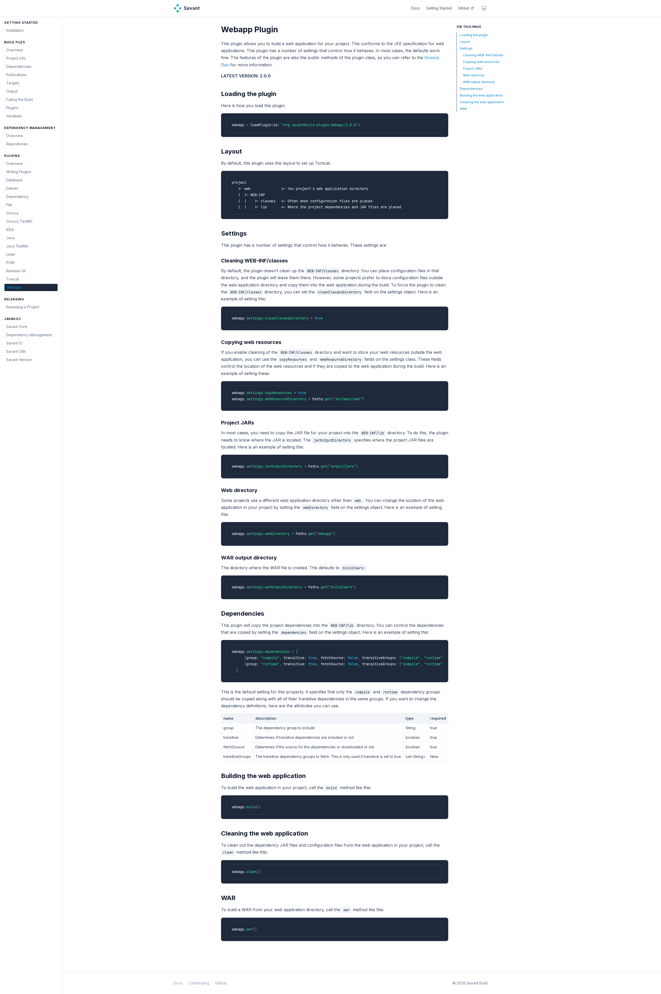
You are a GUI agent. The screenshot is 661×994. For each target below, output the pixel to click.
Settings (466, 48)
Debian (12, 188)
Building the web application (481, 95)
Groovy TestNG (19, 221)
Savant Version (19, 359)
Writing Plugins (18, 172)
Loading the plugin (474, 35)
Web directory (473, 75)
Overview (14, 50)
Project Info (16, 58)
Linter (10, 254)
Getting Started (439, 8)
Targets (12, 83)
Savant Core (16, 326)
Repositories (17, 144)
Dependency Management (29, 335)
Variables (14, 116)
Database (14, 180)
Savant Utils (16, 351)
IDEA (10, 229)
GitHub (463, 8)
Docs (415, 8)
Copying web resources (481, 62)
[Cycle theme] (483, 8)
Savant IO (14, 343)
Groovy (12, 213)
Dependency (17, 196)
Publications (16, 75)
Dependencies (19, 66)
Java (10, 238)
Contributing (198, 983)
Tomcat (12, 279)
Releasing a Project (22, 307)
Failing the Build (19, 99)
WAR (463, 109)
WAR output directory (479, 82)
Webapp (14, 287)
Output (12, 91)
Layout (465, 42)
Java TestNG (17, 246)
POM (10, 262)
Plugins (12, 108)
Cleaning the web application (482, 102)
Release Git (16, 271)
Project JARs (472, 68)
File (9, 205)
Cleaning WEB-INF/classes (483, 55)
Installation (15, 30)
